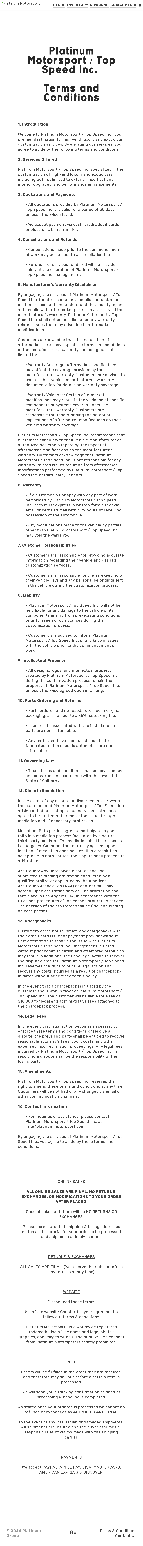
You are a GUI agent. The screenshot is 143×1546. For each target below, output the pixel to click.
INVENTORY (77, 5)
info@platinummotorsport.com (55, 1126)
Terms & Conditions (118, 1530)
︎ (139, 5)
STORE (59, 5)
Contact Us (126, 1535)
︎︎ (73, 1531)
